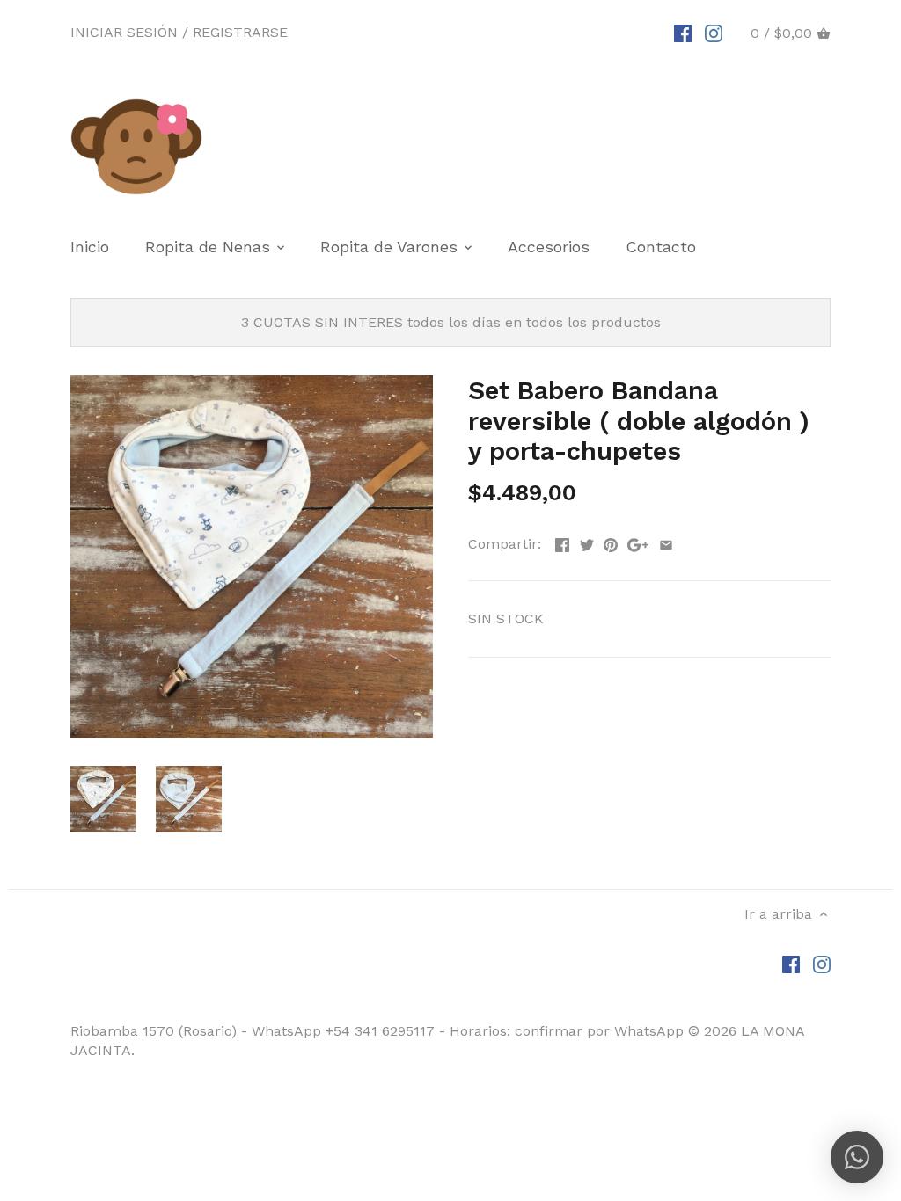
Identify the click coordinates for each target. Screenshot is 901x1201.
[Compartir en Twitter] (587, 542)
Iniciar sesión (124, 32)
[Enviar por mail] (666, 542)
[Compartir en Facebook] (562, 542)
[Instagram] (713, 32)
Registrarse (240, 32)
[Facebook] (683, 32)
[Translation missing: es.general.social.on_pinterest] (611, 542)
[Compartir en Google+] (637, 542)
